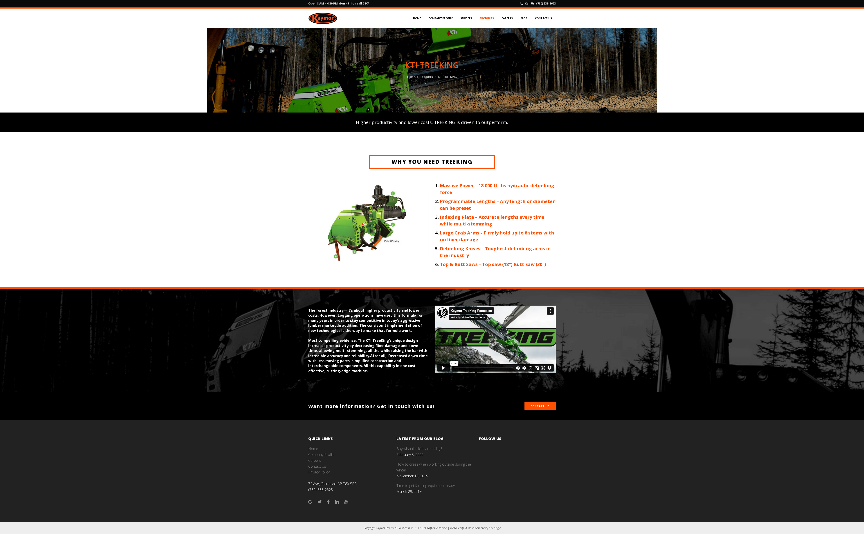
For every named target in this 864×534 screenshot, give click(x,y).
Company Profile (321, 454)
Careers (314, 460)
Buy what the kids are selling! (419, 448)
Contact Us (540, 406)
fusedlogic (495, 528)
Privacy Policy (319, 472)
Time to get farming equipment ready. (425, 485)
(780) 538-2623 (546, 3)
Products (427, 77)
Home (411, 77)
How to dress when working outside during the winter (433, 467)
